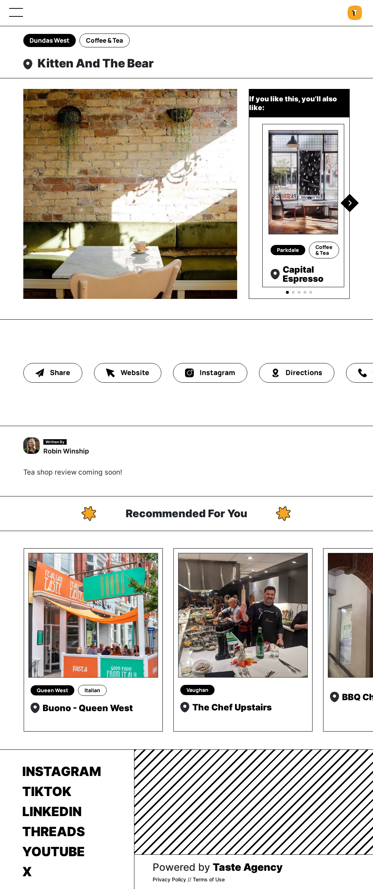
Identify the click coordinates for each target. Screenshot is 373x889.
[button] (350, 203)
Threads (53, 831)
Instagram (61, 771)
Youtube (53, 851)
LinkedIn (52, 811)
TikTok (46, 791)
